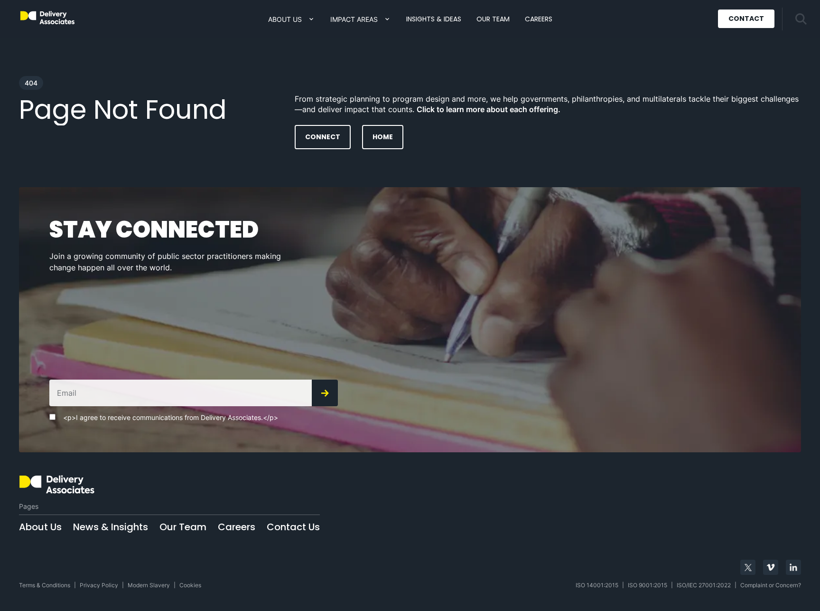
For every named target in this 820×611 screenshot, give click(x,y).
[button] (291, 19)
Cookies (190, 585)
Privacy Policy (99, 585)
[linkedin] (793, 567)
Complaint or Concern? (770, 585)
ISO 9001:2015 (647, 585)
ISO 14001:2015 (597, 585)
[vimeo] (770, 567)
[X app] (747, 567)
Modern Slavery (149, 585)
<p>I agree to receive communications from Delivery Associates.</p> (170, 417)
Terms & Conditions (44, 585)
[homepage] (114, 484)
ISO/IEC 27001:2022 (704, 585)
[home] (47, 18)
